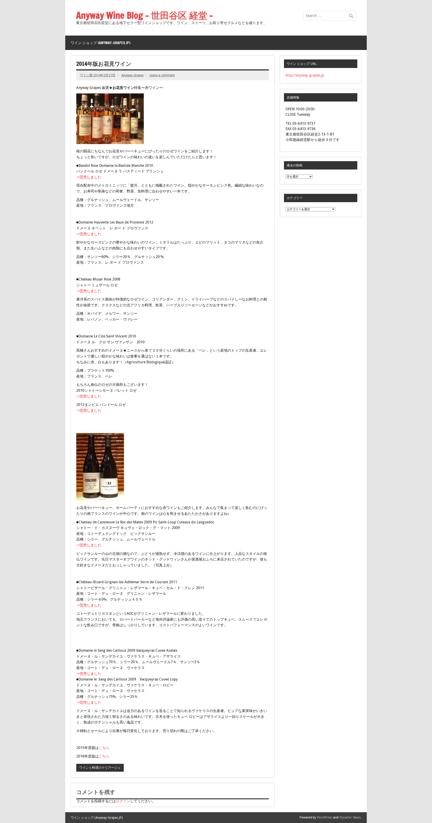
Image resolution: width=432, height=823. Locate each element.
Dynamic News (349, 817)
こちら (104, 748)
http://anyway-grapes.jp (305, 75)
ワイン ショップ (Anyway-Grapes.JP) (100, 42)
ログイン (123, 801)
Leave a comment (162, 75)
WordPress (324, 817)
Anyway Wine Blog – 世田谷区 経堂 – (144, 15)
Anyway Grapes (133, 75)
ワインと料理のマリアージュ (99, 767)
